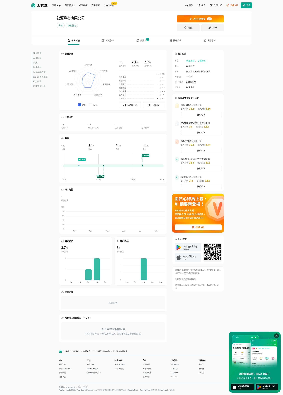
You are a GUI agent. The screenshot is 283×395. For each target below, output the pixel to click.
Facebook (175, 373)
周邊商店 (62, 377)
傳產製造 (190, 61)
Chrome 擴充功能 (94, 373)
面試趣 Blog (120, 364)
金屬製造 (202, 61)
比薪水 (201, 364)
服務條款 (146, 364)
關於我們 (62, 364)
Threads (174, 368)
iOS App (90, 364)
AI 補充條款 (147, 368)
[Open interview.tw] (60, 351)
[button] (71, 368)
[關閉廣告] (276, 335)
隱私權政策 (147, 373)
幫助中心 (146, 377)
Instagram (175, 364)
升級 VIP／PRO (65, 368)
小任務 (201, 368)
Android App (92, 368)
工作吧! (202, 373)
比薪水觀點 (119, 368)
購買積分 (62, 373)
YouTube (174, 377)
